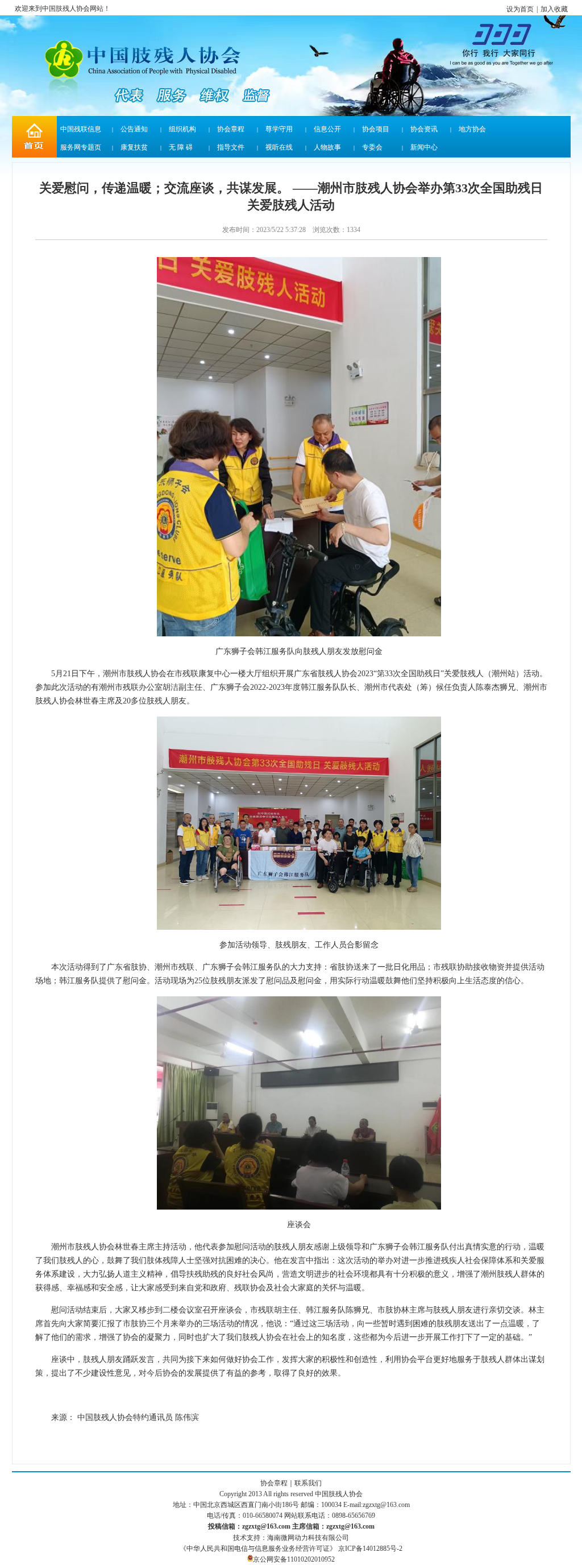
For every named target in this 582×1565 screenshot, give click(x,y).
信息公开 (327, 129)
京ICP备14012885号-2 (370, 1548)
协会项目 (375, 129)
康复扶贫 (134, 147)
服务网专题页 (80, 147)
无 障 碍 (181, 147)
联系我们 (308, 1483)
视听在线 (279, 147)
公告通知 (134, 129)
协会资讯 (424, 129)
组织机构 (182, 129)
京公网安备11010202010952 (294, 1559)
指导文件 (230, 147)
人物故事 (327, 147)
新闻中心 (424, 147)
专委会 (372, 147)
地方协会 (472, 129)
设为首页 (520, 9)
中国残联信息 (80, 129)
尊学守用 (279, 129)
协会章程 (230, 129)
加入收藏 (554, 9)
